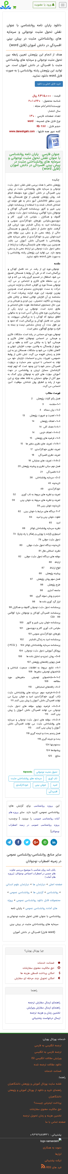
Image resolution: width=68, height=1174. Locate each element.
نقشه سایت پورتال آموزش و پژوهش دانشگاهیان (34, 1084)
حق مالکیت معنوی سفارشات (39, 968)
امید (55, 785)
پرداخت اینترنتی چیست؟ (47, 1103)
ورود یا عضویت (43, 5)
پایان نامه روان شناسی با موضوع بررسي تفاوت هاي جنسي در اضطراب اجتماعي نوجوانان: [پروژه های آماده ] (31, 873)
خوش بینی (40, 785)
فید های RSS (53, 1168)
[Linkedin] (54, 842)
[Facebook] (18, 842)
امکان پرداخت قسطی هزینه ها (37, 973)
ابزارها (58, 1154)
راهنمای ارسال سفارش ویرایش (43, 1008)
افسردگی (53, 792)
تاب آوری (52, 779)
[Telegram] (9, 842)
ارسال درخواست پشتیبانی (46, 1018)
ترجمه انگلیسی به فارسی (47, 1046)
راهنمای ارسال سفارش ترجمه (44, 1003)
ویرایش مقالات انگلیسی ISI (46, 1058)
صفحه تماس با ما (55, 1122)
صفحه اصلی (55, 885)
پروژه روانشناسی (43, 806)
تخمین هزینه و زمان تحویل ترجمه (42, 1116)
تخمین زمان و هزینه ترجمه (45, 1013)
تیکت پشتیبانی (53, 1161)
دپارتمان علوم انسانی (17, 885)
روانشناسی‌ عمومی (20, 892)
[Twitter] (27, 842)
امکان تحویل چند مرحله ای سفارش (35, 978)
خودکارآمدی (22, 785)
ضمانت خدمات (46, 963)
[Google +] (36, 842)
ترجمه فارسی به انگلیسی (47, 1052)
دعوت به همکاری (52, 1148)
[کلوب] (45, 842)
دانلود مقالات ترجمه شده (47, 1065)
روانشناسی (52, 892)
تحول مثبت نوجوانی (17, 213)
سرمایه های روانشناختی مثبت (26, 779)
